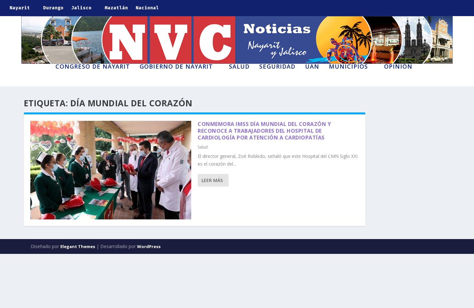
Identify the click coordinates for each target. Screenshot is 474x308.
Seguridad (277, 67)
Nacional (147, 8)
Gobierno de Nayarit (176, 67)
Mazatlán (116, 8)
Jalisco (81, 8)
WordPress (149, 246)
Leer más (212, 180)
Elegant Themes (77, 246)
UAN (312, 67)
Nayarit (20, 8)
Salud (239, 67)
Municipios (348, 67)
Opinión (398, 67)
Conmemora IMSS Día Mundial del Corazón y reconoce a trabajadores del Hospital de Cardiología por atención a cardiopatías (264, 130)
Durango (53, 8)
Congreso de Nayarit (92, 67)
